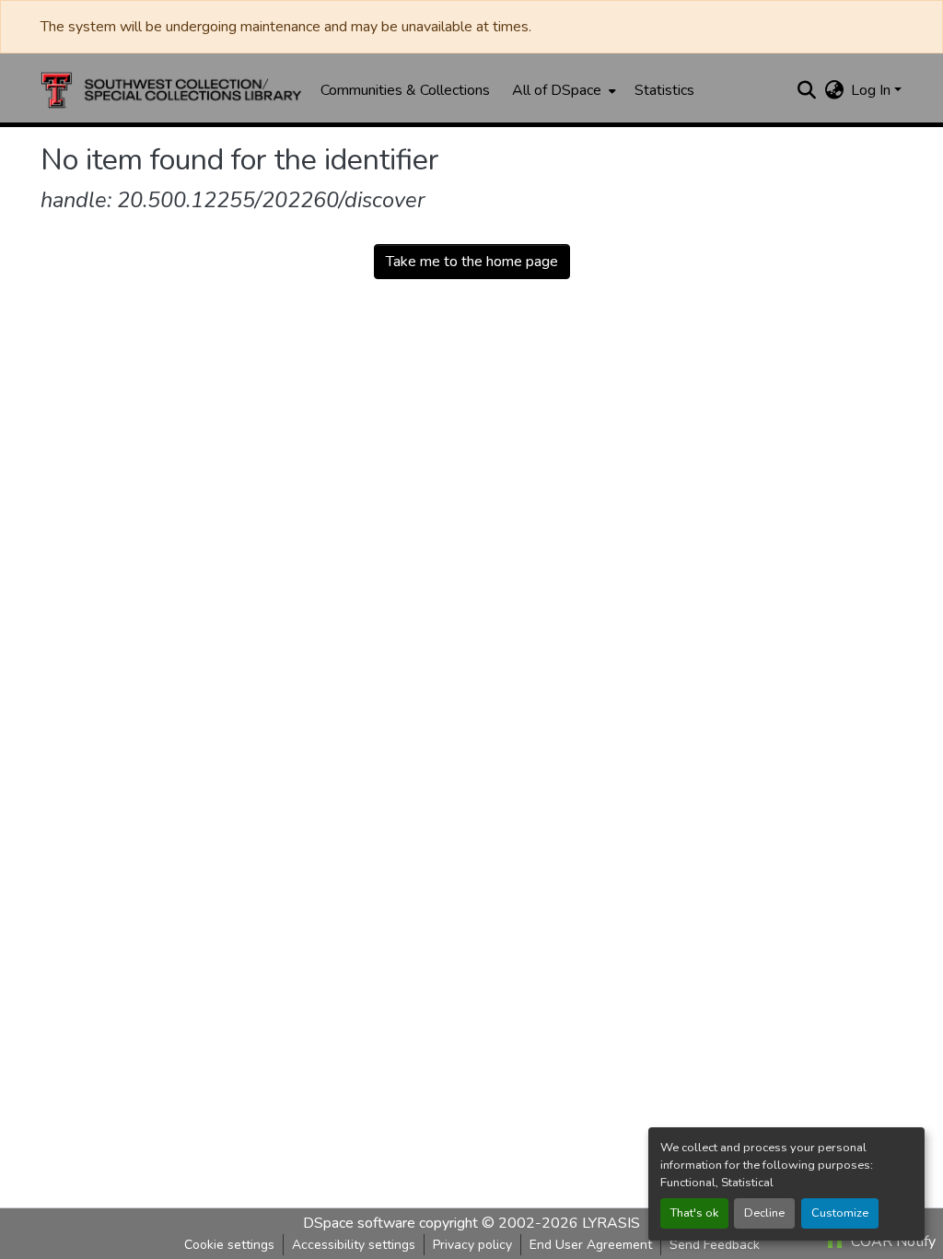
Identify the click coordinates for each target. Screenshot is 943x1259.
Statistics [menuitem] (664, 90)
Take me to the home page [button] (472, 261)
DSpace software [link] (359, 1223)
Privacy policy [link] (472, 1244)
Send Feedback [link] (714, 1244)
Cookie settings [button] (229, 1244)
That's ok (694, 1213)
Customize (839, 1213)
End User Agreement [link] (591, 1244)
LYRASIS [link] (611, 1223)
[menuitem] (562, 90)
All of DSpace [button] (556, 90)
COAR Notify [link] (891, 1241)
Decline (764, 1213)
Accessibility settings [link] (353, 1244)
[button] (171, 90)
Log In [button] (872, 90)
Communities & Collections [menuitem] (405, 90)
